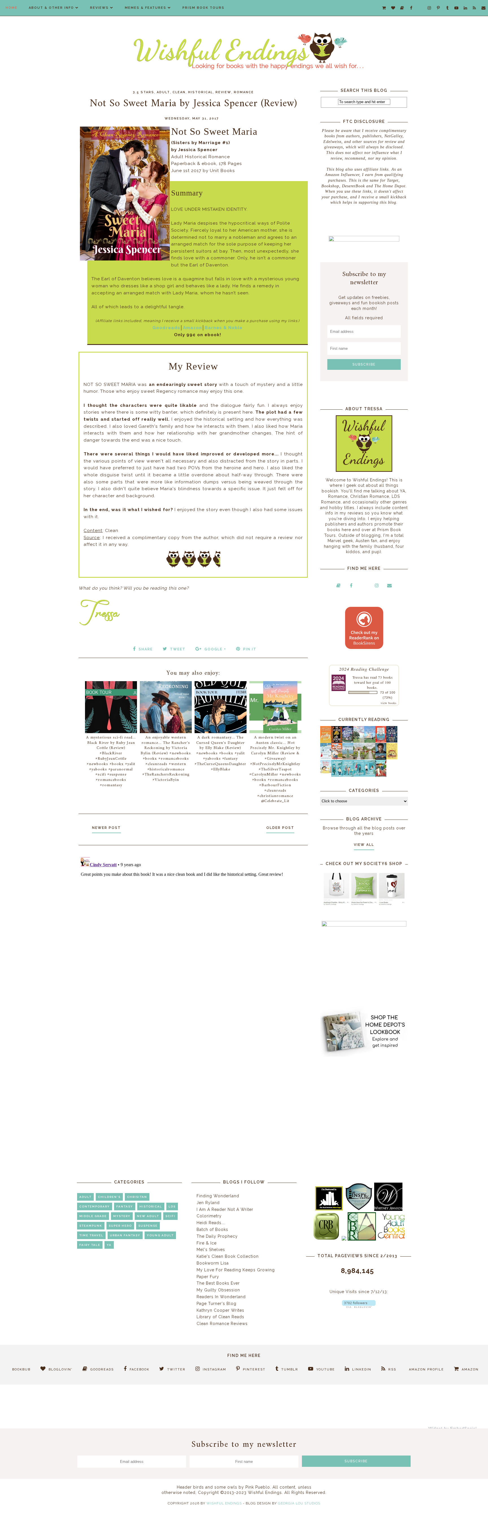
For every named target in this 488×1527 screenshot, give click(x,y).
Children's (109, 1196)
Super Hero (120, 1225)
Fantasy (124, 1206)
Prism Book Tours (203, 8)
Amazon (192, 327)
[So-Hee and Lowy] (325, 772)
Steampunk (90, 1225)
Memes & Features (145, 8)
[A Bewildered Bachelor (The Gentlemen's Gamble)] (369, 741)
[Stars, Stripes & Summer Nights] (347, 741)
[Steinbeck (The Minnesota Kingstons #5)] (380, 758)
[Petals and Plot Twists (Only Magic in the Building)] (347, 775)
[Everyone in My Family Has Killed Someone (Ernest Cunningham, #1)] (380, 741)
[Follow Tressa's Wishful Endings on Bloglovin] (359, 1306)
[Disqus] (193, 925)
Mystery (121, 1216)
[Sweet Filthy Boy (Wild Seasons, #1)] (325, 741)
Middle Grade (93, 1216)
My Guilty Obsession (218, 1290)
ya (109, 1244)
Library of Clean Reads (220, 1317)
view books (388, 703)
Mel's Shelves (211, 1249)
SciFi (170, 1216)
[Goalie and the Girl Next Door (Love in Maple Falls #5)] (336, 758)
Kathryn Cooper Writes (220, 1310)
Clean (179, 92)
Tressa (357, 677)
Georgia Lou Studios (299, 1503)
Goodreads (166, 327)
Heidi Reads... (211, 1222)
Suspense (148, 1225)
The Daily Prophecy (217, 1236)
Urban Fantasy (125, 1235)
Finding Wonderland (218, 1196)
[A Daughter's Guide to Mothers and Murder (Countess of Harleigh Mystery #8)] (391, 758)
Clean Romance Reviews (222, 1323)
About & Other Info (51, 8)
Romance (244, 92)
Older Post (280, 828)
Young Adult (160, 1235)
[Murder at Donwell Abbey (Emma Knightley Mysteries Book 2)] (325, 758)
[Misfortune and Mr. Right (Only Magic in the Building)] (336, 775)
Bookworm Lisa (213, 1263)
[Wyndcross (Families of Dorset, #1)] (358, 758)
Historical (200, 92)
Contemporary (94, 1206)
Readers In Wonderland (221, 1296)
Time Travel (91, 1235)
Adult (163, 92)
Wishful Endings (224, 1503)
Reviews (99, 8)
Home (12, 8)
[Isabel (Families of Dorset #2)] (369, 758)
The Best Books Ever (218, 1283)
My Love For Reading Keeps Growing (236, 1270)
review (223, 92)
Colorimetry (209, 1216)
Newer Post (106, 828)
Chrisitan (137, 1196)
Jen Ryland (208, 1202)
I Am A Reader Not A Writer (225, 1209)
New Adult (148, 1216)
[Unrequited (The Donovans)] (347, 758)
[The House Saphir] (391, 741)
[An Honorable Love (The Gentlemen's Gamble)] (358, 741)
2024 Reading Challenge (364, 669)
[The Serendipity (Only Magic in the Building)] (358, 775)
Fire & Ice (207, 1243)
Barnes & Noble (224, 327)
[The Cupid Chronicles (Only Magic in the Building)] (369, 775)
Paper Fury (208, 1276)
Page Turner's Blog (216, 1303)
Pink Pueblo (257, 1487)
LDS (172, 1206)
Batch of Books (212, 1229)
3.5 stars (143, 92)
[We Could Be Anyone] (336, 741)
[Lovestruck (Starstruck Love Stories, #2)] (380, 776)
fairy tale (89, 1244)
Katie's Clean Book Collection (228, 1256)
